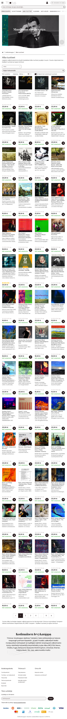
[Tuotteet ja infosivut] (2, 3)
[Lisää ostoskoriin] (14, 107)
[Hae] (64, 7)
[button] (20, 702)
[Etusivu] (10, 3)
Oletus (21, 74)
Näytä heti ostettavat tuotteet (47, 74)
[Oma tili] (47, 3)
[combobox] (33, 7)
